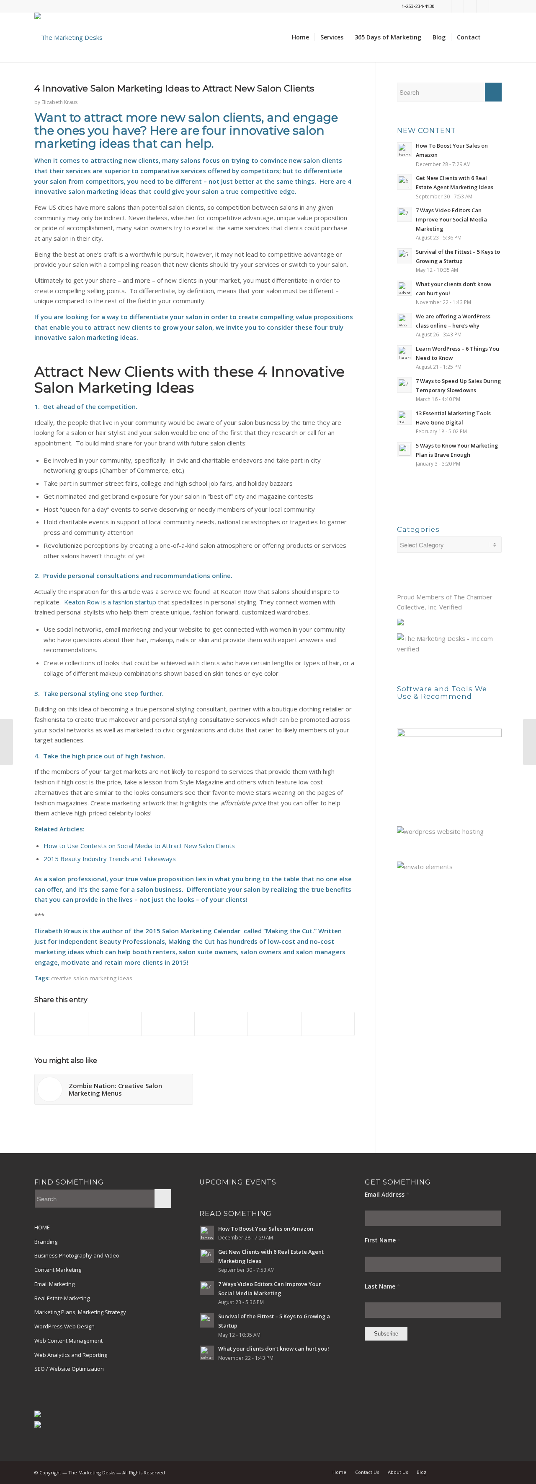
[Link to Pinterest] (483, 6)
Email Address (387, 1194)
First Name (382, 1240)
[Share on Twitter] (114, 1024)
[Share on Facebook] (61, 1024)
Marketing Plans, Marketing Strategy (80, 1312)
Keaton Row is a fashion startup (110, 602)
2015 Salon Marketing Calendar (192, 931)
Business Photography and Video (76, 1255)
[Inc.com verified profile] (449, 649)
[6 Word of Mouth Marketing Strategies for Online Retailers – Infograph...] (529, 742)
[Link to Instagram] (495, 6)
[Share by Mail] (328, 1024)
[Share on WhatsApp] (168, 1024)
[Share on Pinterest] (221, 1024)
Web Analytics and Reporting (70, 1355)
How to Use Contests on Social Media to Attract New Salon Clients (139, 845)
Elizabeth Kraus (59, 102)
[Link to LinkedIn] (470, 6)
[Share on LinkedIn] (274, 1024)
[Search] (494, 37)
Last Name (382, 1286)
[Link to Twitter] (445, 6)
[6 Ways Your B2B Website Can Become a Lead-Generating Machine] (6, 742)
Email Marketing (54, 1284)
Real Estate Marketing (62, 1298)
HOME (42, 1227)
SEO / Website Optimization (69, 1368)
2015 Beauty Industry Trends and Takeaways (110, 858)
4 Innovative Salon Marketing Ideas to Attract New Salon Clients (174, 88)
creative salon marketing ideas (91, 978)
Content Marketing (57, 1269)
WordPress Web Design (64, 1326)
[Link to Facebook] (457, 6)
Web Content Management (68, 1340)
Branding (45, 1241)
